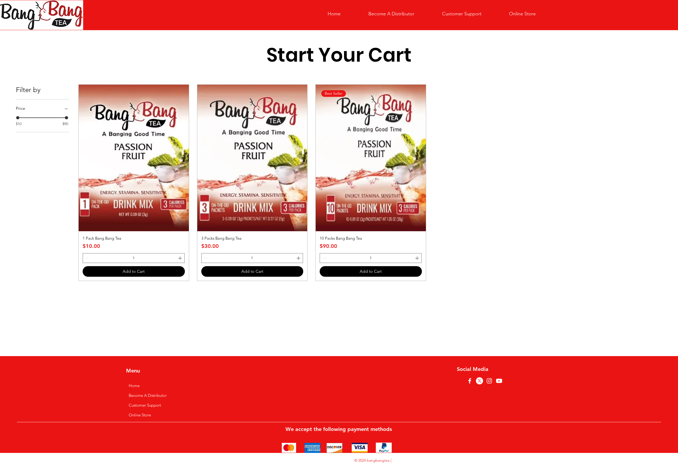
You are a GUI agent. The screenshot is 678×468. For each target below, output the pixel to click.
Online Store (140, 414)
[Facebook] (469, 380)
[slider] (18, 118)
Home (134, 385)
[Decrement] (86, 258)
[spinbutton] (133, 258)
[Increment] (180, 258)
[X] (479, 380)
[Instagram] (489, 380)
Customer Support (145, 405)
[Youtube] (499, 380)
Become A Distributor (148, 395)
